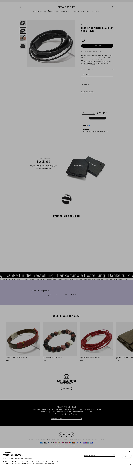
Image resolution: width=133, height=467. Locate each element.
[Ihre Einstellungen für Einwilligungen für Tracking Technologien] (130, 464)
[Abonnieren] (113, 455)
